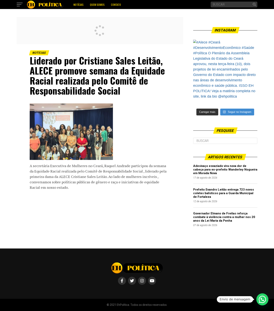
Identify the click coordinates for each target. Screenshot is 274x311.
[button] (262, 299)
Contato (116, 4)
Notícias (78, 4)
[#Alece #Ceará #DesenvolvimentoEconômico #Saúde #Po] (225, 72)
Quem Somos (97, 4)
